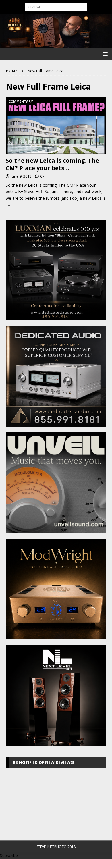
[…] (8, 204)
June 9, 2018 (21, 176)
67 (42, 176)
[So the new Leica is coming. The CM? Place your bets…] (56, 125)
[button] (104, 53)
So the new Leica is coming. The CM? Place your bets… (52, 164)
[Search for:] (56, 6)
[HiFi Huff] (56, 44)
